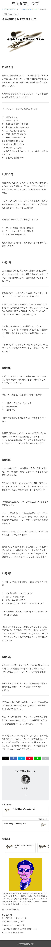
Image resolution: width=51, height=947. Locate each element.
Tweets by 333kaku (10, 910)
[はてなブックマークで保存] (21, 758)
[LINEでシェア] (37, 758)
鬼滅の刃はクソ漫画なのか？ (13, 922)
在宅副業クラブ (25, 3)
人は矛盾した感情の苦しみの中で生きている (19, 929)
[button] (45, 758)
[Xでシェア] (5, 758)
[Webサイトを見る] (25, 795)
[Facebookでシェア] (13, 758)
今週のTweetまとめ (10, 14)
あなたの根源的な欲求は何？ (13, 932)
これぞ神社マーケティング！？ (14, 918)
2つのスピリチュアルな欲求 (13, 925)
